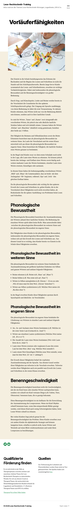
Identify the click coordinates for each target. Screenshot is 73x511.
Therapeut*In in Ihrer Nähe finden (14, 492)
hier (51, 472)
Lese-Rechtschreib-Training (17, 4)
